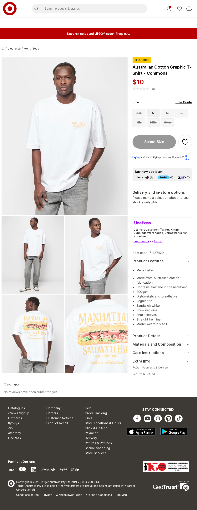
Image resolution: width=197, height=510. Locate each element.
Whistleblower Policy (69, 494)
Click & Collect (96, 428)
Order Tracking (96, 413)
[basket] (189, 9)
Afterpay (14, 433)
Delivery (91, 438)
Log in (158, 241)
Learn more (141, 241)
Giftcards (15, 418)
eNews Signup (18, 413)
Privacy (47, 494)
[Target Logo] (10, 8)
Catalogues (16, 408)
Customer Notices (59, 418)
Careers (52, 413)
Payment (91, 433)
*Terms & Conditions (99, 494)
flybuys (13, 423)
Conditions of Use (27, 494)
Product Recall (57, 423)
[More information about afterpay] (151, 177)
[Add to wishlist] (185, 142)
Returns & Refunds (98, 443)
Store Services (95, 453)
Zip (10, 428)
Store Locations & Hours (103, 423)
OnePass (14, 438)
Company (53, 408)
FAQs (88, 418)
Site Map (121, 494)
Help (88, 408)
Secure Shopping (97, 448)
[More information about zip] (188, 177)
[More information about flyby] (182, 157)
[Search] (36, 8)
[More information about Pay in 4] (171, 177)
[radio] (139, 113)
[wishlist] (179, 8)
